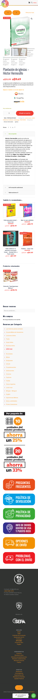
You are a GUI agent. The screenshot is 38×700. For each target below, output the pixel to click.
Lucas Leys (9, 387)
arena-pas (28, 118)
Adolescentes (10, 370)
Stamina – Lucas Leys (27, 248)
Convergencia (19, 673)
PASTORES (23, 120)
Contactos (19, 639)
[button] (32, 19)
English (8, 394)
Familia (8, 380)
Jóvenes (8, 374)
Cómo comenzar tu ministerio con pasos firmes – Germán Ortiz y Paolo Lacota (10, 251)
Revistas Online (10, 345)
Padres (19, 662)
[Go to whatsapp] (33, 695)
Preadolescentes (11, 367)
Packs (8, 339)
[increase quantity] (13, 113)
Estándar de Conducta (19, 635)
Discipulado (9, 360)
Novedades (9, 354)
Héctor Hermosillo (8, 121)
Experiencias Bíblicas (12, 397)
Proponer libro (19, 642)
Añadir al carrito (24, 113)
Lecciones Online (11, 335)
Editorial (5, 120)
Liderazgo (16, 120)
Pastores (8, 377)
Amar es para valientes (27, 220)
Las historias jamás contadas (14, 329)
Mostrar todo (30, 12)
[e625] (5, 2)
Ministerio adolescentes (19, 658)
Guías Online (9, 342)
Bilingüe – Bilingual (11, 391)
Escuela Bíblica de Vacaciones (14, 332)
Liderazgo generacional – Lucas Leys (11, 221)
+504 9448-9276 (9, 591)
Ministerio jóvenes (19, 660)
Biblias (8, 357)
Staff (19, 633)
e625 (33, 118)
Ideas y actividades (11, 401)
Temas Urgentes (10, 384)
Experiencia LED (19, 675)
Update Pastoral (19, 678)
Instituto (10, 120)
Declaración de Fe (19, 637)
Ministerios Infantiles (19, 677)
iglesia (16, 121)
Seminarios (19, 671)
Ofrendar (19, 640)
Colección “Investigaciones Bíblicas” (10, 287)
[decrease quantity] (5, 113)
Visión (19, 632)
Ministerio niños (19, 655)
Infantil (8, 364)
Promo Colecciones (11, 404)
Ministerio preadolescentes (19, 657)
